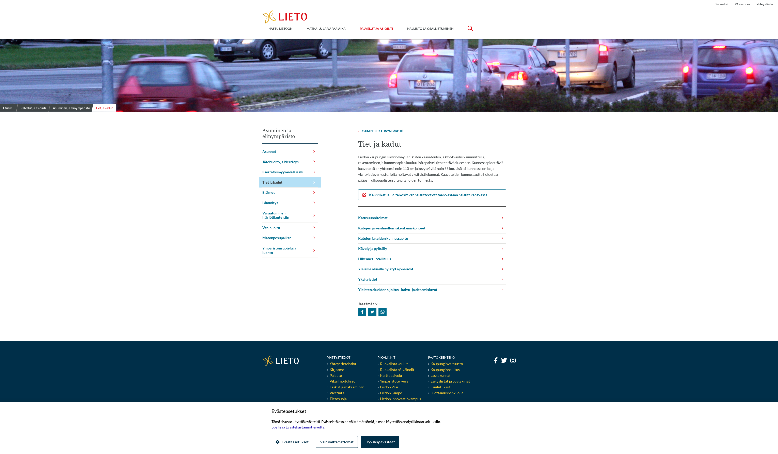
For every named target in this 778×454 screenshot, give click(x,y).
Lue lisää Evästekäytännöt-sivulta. (298, 427)
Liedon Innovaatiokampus (400, 398)
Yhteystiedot (765, 4)
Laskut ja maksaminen (347, 387)
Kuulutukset (440, 387)
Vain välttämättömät (337, 442)
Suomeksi (721, 4)
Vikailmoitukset (342, 381)
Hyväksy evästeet (380, 442)
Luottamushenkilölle (447, 393)
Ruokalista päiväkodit (397, 369)
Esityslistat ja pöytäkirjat (450, 381)
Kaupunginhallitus (445, 369)
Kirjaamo (337, 369)
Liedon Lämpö (391, 393)
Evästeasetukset (295, 442)
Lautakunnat (441, 375)
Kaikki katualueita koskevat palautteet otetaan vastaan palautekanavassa (428, 195)
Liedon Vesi (389, 387)
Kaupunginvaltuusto (447, 363)
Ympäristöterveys (394, 381)
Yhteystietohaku (343, 363)
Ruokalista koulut (394, 363)
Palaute (336, 375)
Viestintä (337, 393)
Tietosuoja (338, 398)
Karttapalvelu (391, 375)
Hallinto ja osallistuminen (430, 28)
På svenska (742, 4)
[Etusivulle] (284, 16)
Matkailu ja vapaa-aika (326, 28)
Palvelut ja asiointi (376, 28)
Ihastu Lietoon (279, 28)
